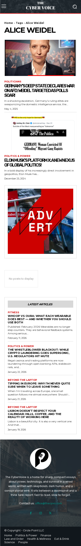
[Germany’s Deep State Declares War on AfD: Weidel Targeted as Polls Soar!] (40, 58)
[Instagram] (40, 513)
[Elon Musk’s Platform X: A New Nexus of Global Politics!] (40, 132)
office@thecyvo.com (48, 503)
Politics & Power (17, 156)
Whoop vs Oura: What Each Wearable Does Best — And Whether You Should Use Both (39, 319)
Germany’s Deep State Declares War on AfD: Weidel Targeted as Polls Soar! (39, 90)
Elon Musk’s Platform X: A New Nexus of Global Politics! (39, 163)
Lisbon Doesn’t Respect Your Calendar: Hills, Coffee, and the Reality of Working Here (34, 414)
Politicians (12, 81)
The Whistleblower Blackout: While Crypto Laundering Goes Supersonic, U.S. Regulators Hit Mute (38, 353)
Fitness (13, 312)
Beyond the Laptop (22, 380)
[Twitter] (50, 513)
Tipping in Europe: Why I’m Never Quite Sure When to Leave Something (39, 385)
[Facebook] (31, 513)
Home (8, 23)
